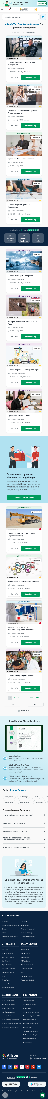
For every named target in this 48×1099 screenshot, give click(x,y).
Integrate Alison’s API (29, 1020)
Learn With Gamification (30, 1023)
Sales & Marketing (26, 933)
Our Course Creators (8, 968)
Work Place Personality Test (12, 1023)
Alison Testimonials (27, 965)
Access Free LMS (28, 1000)
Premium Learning (26, 976)
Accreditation (25, 949)
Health (4, 933)
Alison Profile (27, 1008)
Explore (2, 9)
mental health (9, 802)
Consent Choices (26, 1091)
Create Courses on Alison (31, 1012)
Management (25, 925)
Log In (43, 9)
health (36, 797)
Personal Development (28, 929)
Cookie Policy (36, 1091)
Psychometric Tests (8, 1012)
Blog (3, 976)
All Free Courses (26, 961)
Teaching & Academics (28, 936)
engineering (39, 802)
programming (24, 802)
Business (5, 921)
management (9, 797)
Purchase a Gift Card (27, 980)
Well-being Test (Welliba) (11, 1020)
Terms (18, 1091)
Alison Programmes (8, 987)
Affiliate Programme (29, 1004)
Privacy (13, 1091)
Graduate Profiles (26, 968)
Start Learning (30, 77)
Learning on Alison (8, 972)
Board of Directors (8, 953)
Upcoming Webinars (29, 1039)
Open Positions (7, 965)
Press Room (6, 980)
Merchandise (27, 1042)
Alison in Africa (7, 984)
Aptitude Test (8, 1016)
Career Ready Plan (8, 1008)
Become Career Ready (24, 498)
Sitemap (43, 1091)
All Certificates (25, 953)
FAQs (34, 1055)
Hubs (22, 972)
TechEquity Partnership (30, 1031)
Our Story (5, 949)
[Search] (4, 8)
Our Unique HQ (6, 961)
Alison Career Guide (8, 1004)
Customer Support (39, 1058)
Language (24, 921)
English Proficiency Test (11, 1027)
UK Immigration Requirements (32, 1035)
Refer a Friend (27, 1027)
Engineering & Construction (10, 925)
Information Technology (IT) (10, 936)
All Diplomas (25, 957)
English (4, 929)
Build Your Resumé (8, 1000)
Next (35, 704)
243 (37, 698)
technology (23, 797)
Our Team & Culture (8, 957)
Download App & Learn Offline (32, 1016)
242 (31, 698)
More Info (14, 77)
